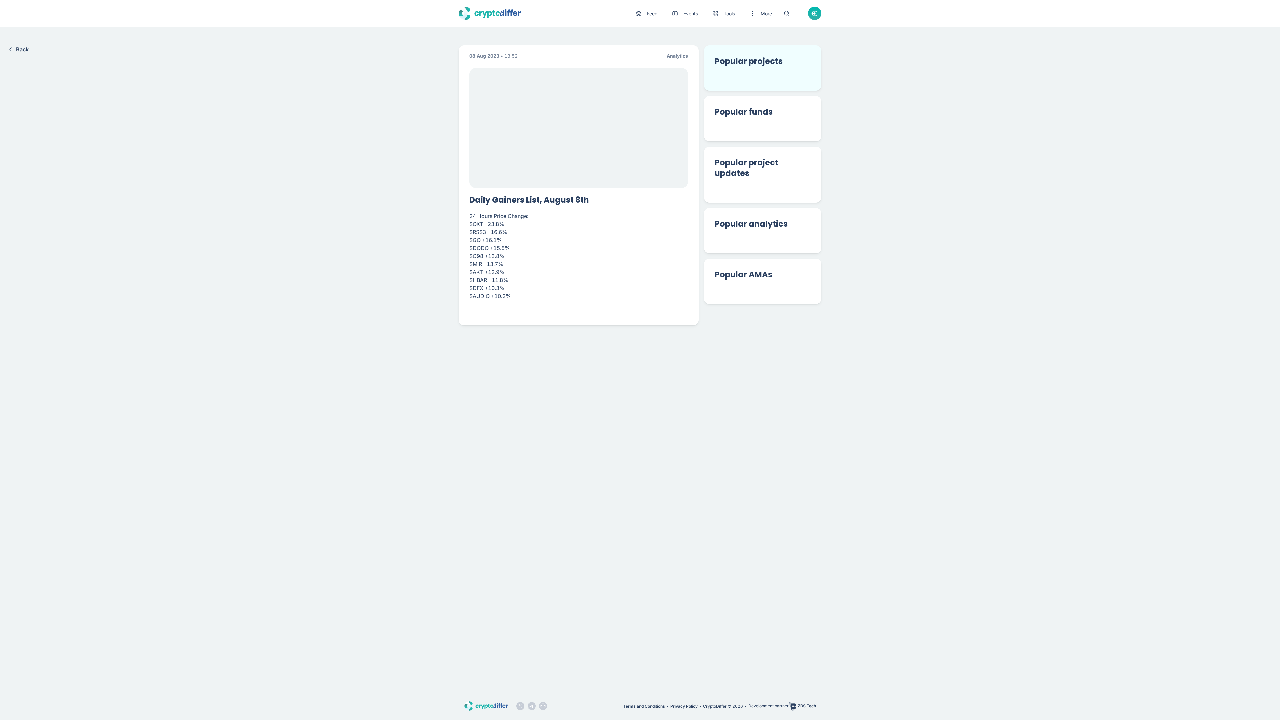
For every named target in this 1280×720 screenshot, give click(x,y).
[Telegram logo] (532, 706)
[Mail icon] (543, 706)
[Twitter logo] (520, 706)
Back (22, 49)
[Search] (786, 13)
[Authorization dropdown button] (814, 13)
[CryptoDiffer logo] (490, 13)
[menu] (703, 13)
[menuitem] (646, 13)
